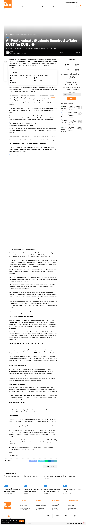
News (7, 37)
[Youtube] (77, 70)
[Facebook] (66, 65)
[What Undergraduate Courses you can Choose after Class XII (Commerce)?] (64, 114)
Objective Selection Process (41, 77)
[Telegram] (74, 516)
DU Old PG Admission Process (41, 75)
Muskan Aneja (15, 455)
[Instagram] (66, 70)
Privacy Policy (5, 522)
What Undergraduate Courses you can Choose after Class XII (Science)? (74, 121)
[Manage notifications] (83, 523)
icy (11, 99)
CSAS (47, 149)
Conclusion (14, 82)
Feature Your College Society (71, 2)
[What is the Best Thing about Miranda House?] (64, 108)
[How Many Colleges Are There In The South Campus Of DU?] (64, 129)
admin (11, 51)
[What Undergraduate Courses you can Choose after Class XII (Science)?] (64, 121)
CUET (47, 61)
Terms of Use (14, 522)
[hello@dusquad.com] (9, 516)
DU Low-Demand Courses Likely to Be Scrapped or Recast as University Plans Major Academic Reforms (53, 489)
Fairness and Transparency (17, 80)
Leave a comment (51, 466)
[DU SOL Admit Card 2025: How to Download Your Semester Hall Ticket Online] (72, 481)
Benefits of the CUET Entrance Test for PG (20, 77)
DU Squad (11, 447)
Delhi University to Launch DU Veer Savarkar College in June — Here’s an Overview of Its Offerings (33, 489)
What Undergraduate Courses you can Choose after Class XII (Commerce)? (74, 114)
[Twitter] (77, 65)
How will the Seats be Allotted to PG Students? (21, 75)
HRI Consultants (28, 523)
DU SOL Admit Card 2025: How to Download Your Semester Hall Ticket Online (72, 489)
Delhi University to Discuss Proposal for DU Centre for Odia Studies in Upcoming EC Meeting (13, 489)
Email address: (71, 92)
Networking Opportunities (41, 80)
